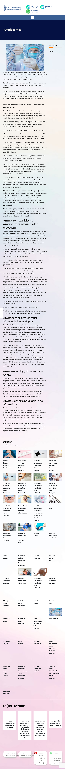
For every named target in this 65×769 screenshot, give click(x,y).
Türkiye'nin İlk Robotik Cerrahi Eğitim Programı (55, 723)
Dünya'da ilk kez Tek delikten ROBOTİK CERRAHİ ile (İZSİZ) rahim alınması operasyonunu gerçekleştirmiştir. (40, 729)
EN (59, 2)
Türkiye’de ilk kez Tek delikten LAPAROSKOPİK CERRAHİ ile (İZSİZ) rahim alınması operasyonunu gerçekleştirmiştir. (25, 729)
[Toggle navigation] (32, 17)
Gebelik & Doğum (12, 445)
